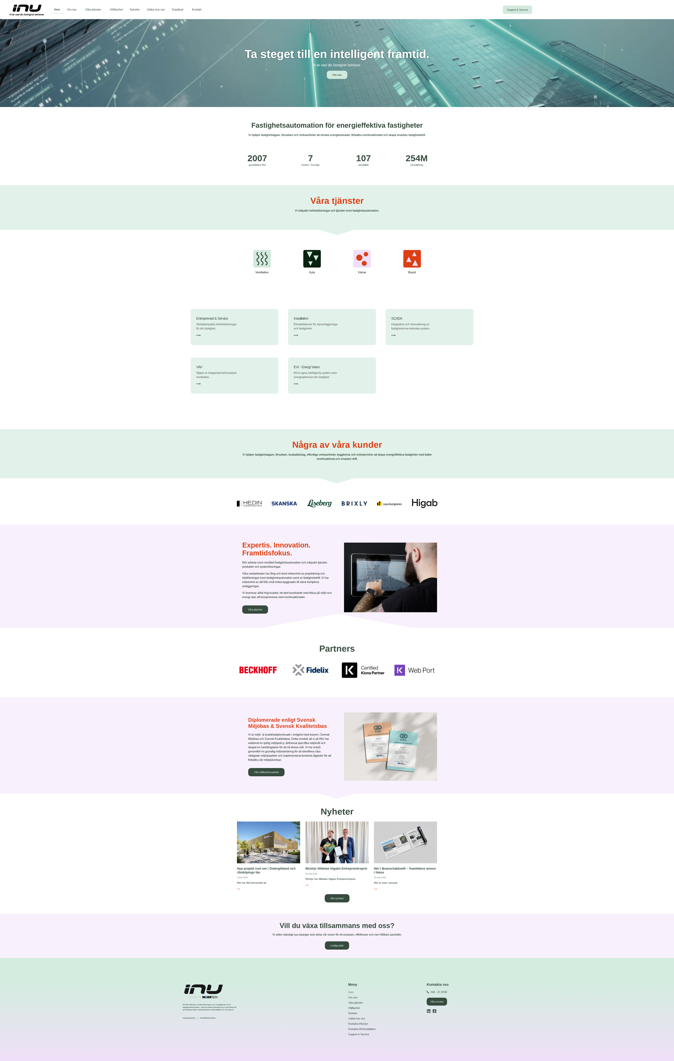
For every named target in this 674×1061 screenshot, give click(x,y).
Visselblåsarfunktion (208, 1018)
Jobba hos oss (156, 9)
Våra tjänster (93, 9)
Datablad (177, 9)
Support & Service (358, 1034)
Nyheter (135, 9)
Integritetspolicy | (191, 1018)
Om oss (72, 9)
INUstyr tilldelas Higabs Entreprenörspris (336, 868)
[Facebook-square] (434, 1011)
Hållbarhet (116, 9)
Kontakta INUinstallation (362, 1028)
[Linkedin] (429, 1011)
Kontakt (196, 9)
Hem (57, 9)
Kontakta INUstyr (358, 1023)
